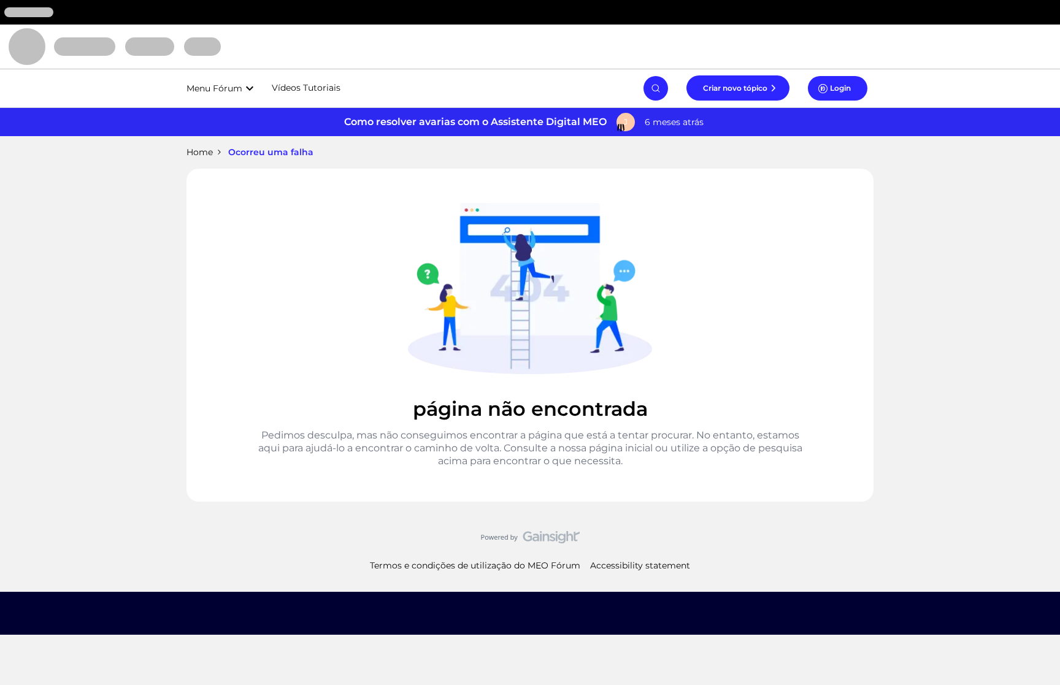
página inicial (621, 448)
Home (199, 152)
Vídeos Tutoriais (306, 87)
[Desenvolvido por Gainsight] (530, 540)
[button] (737, 87)
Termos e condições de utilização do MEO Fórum (475, 565)
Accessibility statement (640, 565)
